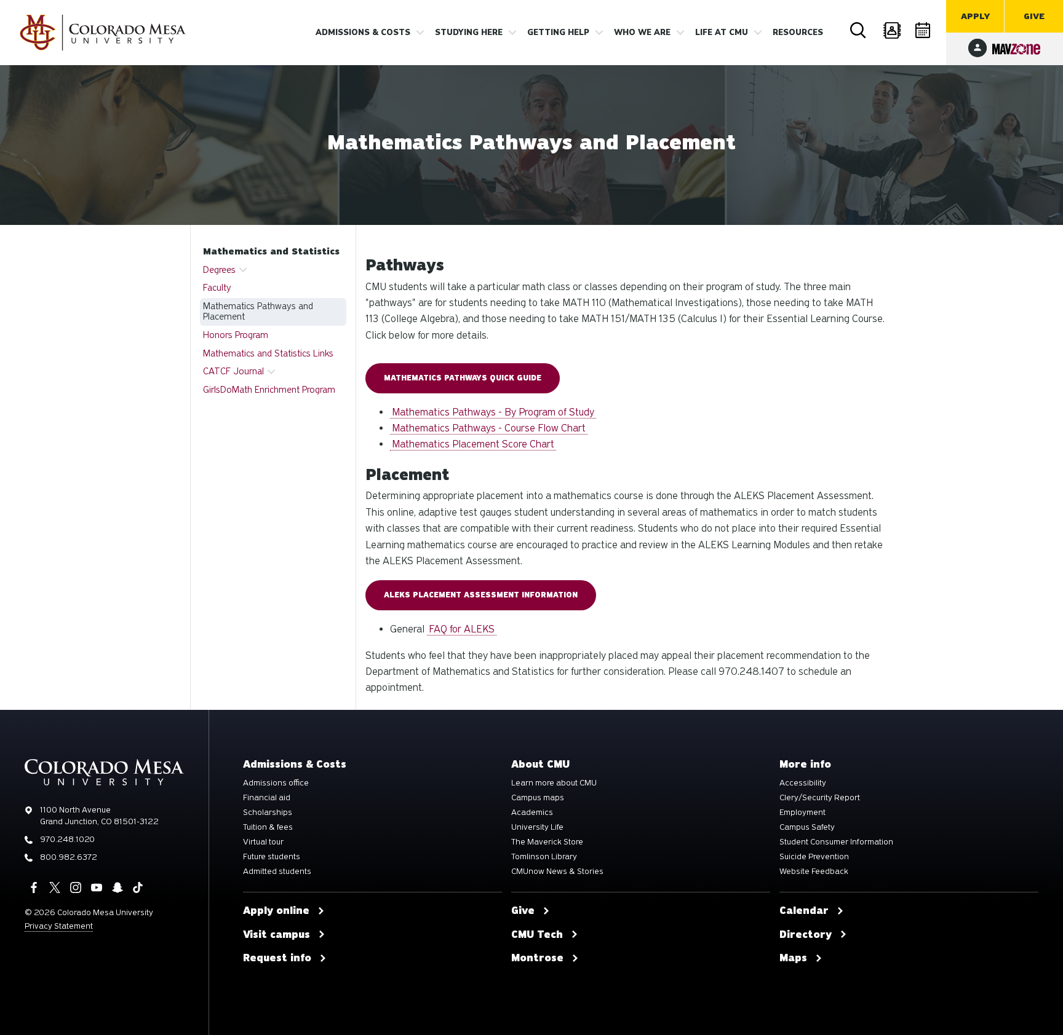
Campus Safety (807, 827)
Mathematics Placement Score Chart (473, 444)
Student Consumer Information (836, 842)
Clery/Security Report (819, 798)
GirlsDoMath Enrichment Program (269, 389)
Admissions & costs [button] (363, 32)
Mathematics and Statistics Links (268, 353)
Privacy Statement (59, 926)
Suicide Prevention (814, 857)
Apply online (276, 910)
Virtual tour (263, 842)
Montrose (537, 958)
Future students (271, 857)
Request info (277, 958)
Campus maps (537, 798)
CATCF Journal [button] (233, 371)
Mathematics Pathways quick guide (462, 378)
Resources (798, 32)
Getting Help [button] (558, 32)
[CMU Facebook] (33, 887)
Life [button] (721, 32)
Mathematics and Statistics (271, 251)
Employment (802, 812)
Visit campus (276, 934)
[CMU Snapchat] (117, 887)
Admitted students (277, 871)
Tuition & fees (268, 827)
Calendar (924, 30)
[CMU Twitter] (54, 887)
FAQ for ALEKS (462, 629)
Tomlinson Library (544, 857)
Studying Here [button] (469, 32)
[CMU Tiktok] (137, 887)
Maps (793, 958)
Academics (532, 812)
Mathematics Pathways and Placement (258, 312)
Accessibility (802, 783)
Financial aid (266, 798)
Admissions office (276, 783)
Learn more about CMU (554, 783)
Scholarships (267, 812)
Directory (891, 30)
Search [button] (858, 30)
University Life (537, 827)
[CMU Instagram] (75, 887)
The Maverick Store (547, 842)
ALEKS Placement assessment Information (481, 595)
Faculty (217, 287)
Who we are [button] (642, 32)
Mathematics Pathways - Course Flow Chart (489, 428)
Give (1034, 16)
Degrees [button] (219, 269)
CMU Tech (537, 934)
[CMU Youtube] (96, 887)
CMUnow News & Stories (557, 871)
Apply (975, 16)
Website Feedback (813, 871)
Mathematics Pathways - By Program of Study (493, 412)
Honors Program (235, 334)
